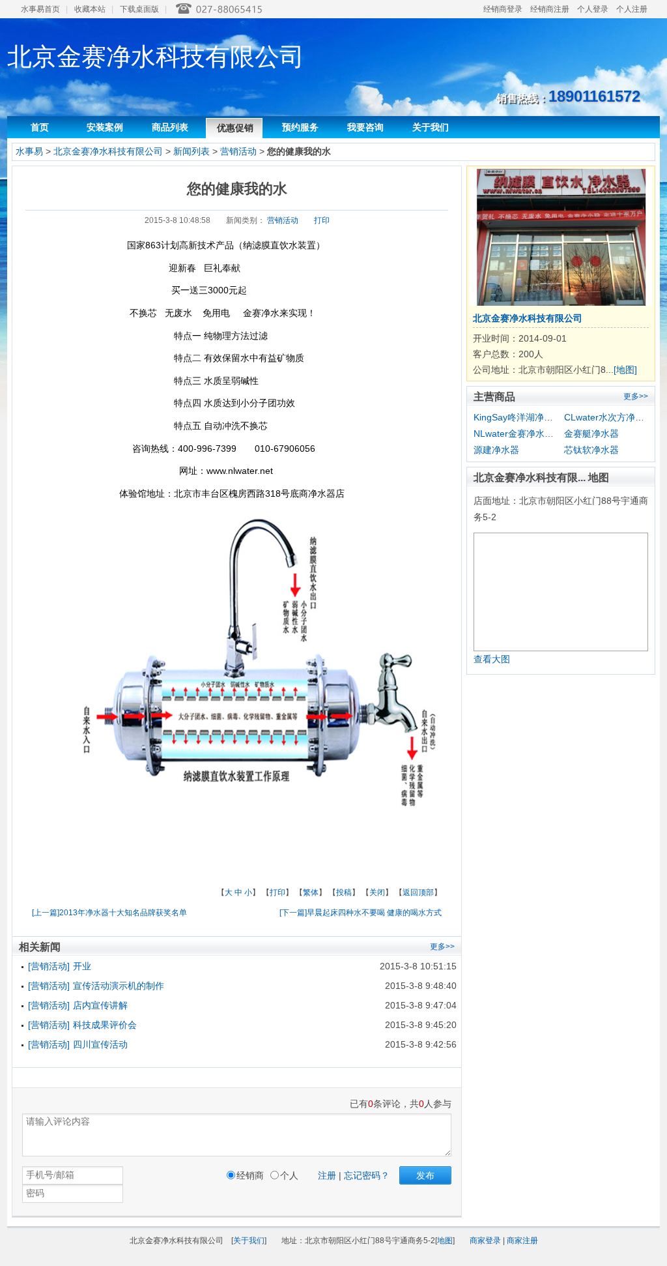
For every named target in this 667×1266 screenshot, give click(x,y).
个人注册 (631, 9)
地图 (445, 1240)
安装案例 (105, 127)
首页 (40, 127)
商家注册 (522, 1240)
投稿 (344, 892)
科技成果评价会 (105, 1025)
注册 (327, 1175)
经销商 (250, 1175)
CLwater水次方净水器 (608, 417)
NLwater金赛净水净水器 (523, 433)
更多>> (635, 396)
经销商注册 (549, 9)
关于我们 (430, 127)
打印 (322, 220)
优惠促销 (235, 128)
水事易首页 (40, 9)
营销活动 (239, 151)
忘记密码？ (367, 1175)
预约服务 (300, 127)
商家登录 (485, 1240)
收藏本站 (90, 9)
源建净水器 (496, 450)
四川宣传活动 (100, 1044)
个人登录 (592, 9)
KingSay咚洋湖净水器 (518, 417)
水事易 (29, 151)
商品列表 (170, 127)
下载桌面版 (139, 9)
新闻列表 (191, 151)
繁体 (311, 892)
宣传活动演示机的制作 (118, 985)
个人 (289, 1175)
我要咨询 (365, 127)
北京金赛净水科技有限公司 (108, 151)
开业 (82, 966)
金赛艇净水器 (591, 433)
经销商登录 (502, 9)
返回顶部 (418, 892)
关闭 (377, 892)
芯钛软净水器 (591, 450)
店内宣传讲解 (100, 1005)
